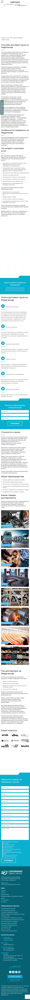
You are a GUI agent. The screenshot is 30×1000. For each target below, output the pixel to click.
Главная (3, 890)
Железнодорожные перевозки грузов (12, 914)
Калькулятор (5, 894)
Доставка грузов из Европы (9, 921)
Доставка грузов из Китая (9, 923)
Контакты (4, 902)
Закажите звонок (15, 980)
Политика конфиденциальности (11, 884)
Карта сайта (4, 883)
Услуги (3, 892)
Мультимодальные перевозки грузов (12, 919)
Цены (3, 898)
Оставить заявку (8, 29)
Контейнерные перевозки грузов (11, 917)
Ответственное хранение (9, 931)
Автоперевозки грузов (8, 910)
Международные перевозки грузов (12, 896)
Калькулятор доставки (15, 289)
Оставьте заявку (15, 976)
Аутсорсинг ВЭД (6, 927)
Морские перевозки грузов (9, 912)
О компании (5, 900)
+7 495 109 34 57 (10, 4)
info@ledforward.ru (22, 5)
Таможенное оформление (9, 925)
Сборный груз (5, 916)
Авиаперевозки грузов (8, 908)
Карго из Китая (5, 929)
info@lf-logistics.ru (8, 944)
